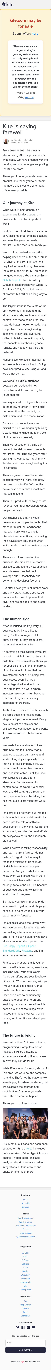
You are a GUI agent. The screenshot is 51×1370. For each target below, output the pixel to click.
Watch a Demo (25, 1221)
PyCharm (25, 1260)
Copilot (26, 1229)
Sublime (25, 1263)
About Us (26, 1203)
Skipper (30, 946)
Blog (25, 1301)
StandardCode (11, 950)
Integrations (25, 1246)
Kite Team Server (25, 1218)
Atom (25, 1267)
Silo (5, 946)
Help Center (25, 1304)
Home (25, 1199)
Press (25, 1312)
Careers (25, 1206)
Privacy (25, 1308)
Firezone (26, 950)
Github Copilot (11, 280)
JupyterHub (25, 1282)
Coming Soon (25, 1289)
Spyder (25, 1271)
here (35, 33)
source (29, 97)
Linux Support (26, 1232)
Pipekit (20, 946)
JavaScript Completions (25, 1225)
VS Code (25, 1252)
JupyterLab (25, 1278)
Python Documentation (25, 1236)
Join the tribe (25, 1350)
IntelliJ (25, 1256)
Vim (25, 1285)
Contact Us (25, 1315)
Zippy (11, 946)
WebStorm (25, 1274)
